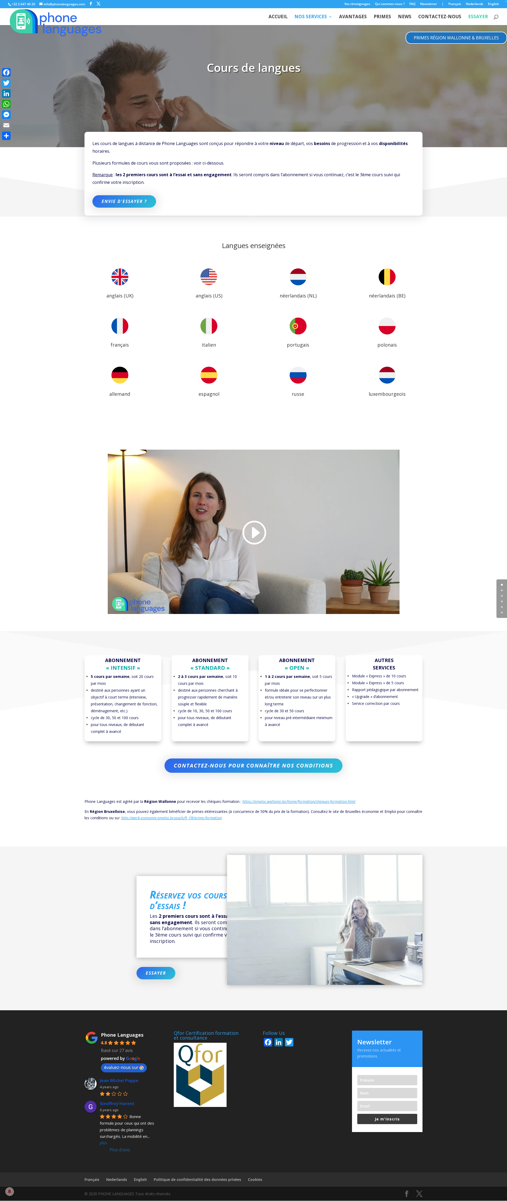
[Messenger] (6, 114)
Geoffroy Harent (117, 1103)
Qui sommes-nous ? (390, 4)
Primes (382, 17)
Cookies (255, 1179)
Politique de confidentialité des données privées (197, 1179)
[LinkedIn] (6, 93)
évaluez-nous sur (121, 1067)
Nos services (310, 17)
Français (454, 4)
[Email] (6, 125)
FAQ (412, 4)
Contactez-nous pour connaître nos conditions (253, 765)
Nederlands (474, 4)
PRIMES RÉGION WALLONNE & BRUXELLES (456, 38)
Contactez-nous (439, 17)
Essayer (156, 973)
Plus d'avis (120, 1150)
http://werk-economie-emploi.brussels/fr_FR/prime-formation (171, 817)
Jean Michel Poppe (119, 1080)
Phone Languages (122, 1035)
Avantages (353, 17)
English (493, 4)
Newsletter (428, 4)
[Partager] (6, 136)
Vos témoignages (357, 4)
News (404, 17)
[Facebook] (6, 72)
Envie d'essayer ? (124, 201)
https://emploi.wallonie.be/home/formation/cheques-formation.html (298, 801)
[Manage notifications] (9, 1191)
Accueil (278, 17)
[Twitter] (6, 83)
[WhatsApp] (6, 104)
